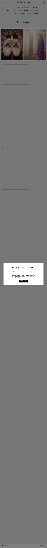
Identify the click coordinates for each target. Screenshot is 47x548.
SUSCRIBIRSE (23, 281)
